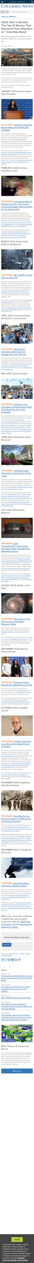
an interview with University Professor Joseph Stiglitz (15, 233)
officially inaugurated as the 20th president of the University (16, 763)
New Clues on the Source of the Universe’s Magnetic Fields (15, 621)
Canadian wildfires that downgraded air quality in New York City (15, 503)
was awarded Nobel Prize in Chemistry (15, 755)
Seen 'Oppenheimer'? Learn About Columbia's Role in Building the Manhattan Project (15, 547)
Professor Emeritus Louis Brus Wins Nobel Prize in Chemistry (16, 744)
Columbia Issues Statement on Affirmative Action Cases (16, 473)
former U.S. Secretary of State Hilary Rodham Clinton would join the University (16, 153)
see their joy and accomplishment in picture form (12, 421)
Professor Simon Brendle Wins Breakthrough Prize (16, 683)
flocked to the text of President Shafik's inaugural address (15, 766)
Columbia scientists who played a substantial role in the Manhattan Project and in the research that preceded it (16, 561)
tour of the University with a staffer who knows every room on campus (15, 702)
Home (2, 12)
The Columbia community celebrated (13, 140)
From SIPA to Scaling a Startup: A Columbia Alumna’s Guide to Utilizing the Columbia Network (16, 1006)
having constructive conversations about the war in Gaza (16, 837)
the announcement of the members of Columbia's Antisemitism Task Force (16, 904)
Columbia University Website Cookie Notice (15, 1259)
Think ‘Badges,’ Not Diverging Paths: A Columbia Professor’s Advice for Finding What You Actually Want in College (16, 1017)
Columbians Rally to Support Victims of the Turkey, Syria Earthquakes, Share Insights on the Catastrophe (16, 205)
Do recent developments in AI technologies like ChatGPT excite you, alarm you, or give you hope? (15, 292)
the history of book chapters (11, 831)
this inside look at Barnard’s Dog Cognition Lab (15, 231)
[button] (2, 1)
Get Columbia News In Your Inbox (16, 937)
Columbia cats (15, 639)
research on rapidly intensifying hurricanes (19, 829)
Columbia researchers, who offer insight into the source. (15, 633)
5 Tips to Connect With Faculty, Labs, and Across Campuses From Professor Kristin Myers (16, 978)
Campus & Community (8, 16)
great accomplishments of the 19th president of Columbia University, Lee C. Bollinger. (17, 162)
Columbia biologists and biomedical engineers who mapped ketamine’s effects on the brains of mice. (15, 897)
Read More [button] (17, 1071)
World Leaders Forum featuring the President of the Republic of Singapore (17, 840)
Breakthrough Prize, (23, 691)
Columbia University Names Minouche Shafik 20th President (16, 127)
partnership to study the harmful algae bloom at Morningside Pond (15, 578)
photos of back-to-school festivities (19, 704)
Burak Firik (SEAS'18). (19, 226)
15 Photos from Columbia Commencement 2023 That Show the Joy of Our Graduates (16, 408)
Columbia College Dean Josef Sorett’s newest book (16, 576)
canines (24, 639)
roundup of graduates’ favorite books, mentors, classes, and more (16, 426)
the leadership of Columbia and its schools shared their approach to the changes (17, 488)
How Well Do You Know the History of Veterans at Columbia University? (16, 819)
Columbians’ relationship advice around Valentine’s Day (13, 236)
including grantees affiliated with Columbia (13, 775)
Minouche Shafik (7, 955)
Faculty (28, 954)
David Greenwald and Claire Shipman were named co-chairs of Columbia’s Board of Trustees (16, 431)
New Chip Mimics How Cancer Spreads (16, 997)
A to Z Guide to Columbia (12, 700)
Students (21, 954)
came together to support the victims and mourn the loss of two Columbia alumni (16, 222)
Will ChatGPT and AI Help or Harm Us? (16, 276)
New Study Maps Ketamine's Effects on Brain (15, 884)
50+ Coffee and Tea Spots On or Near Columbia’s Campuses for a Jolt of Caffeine (15, 989)
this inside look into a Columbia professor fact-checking (16, 309)
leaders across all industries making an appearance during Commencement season (16, 365)
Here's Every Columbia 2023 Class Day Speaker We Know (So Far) (13, 352)
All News (8, 12)
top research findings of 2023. (16, 926)
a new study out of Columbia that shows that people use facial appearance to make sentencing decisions (16, 908)
